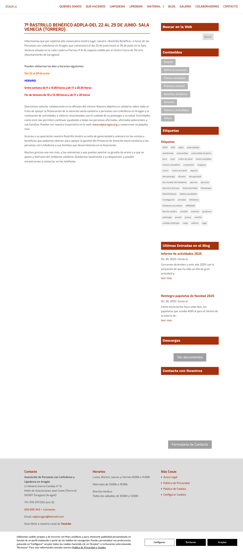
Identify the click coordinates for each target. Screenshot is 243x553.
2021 (173, 147)
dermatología (168, 176)
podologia (167, 217)
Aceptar (222, 542)
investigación (168, 199)
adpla (181, 147)
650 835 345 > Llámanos (39, 509)
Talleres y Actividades (176, 110)
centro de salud (185, 159)
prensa (188, 217)
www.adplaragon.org (105, 124)
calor (172, 159)
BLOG (171, 6)
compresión (188, 165)
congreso (201, 165)
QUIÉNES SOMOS (70, 6)
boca (164, 159)
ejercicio (193, 182)
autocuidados (193, 147)
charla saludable (203, 159)
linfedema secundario (172, 205)
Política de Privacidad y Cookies (89, 547)
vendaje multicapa (170, 223)
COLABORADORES (207, 6)
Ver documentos (190, 357)
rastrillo (198, 217)
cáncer (165, 170)
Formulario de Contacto (190, 444)
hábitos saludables (188, 194)
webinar (195, 223)
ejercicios (205, 182)
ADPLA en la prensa (175, 70)
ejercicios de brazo (170, 188)
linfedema (194, 199)
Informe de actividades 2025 (181, 254)
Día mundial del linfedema (174, 182)
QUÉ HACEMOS (95, 6)
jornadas (182, 199)
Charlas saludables (175, 78)
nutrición (195, 211)
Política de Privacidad (176, 483)
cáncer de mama (179, 170)
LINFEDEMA (117, 6)
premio (178, 217)
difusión (182, 176)
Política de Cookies (174, 489)
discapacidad (195, 176)
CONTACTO (230, 6)
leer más (166, 278)
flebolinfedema (169, 194)
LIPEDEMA (136, 6)
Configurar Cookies (174, 494)
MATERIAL (154, 6)
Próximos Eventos (174, 86)
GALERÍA (185, 6)
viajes (185, 223)
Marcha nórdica (169, 211)
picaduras (206, 211)
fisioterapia (206, 188)
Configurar (159, 542)
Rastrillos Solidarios (175, 94)
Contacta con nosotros (87, 359)
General (168, 62)
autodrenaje (167, 153)
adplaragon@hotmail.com (48, 516)
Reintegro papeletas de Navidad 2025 (187, 296)
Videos (168, 118)
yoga (204, 223)
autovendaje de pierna (201, 153)
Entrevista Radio (190, 188)
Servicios (169, 102)
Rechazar (191, 542)
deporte (193, 170)
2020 (164, 147)
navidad (184, 211)
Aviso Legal (170, 477)
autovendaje (182, 153)
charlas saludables (171, 165)
